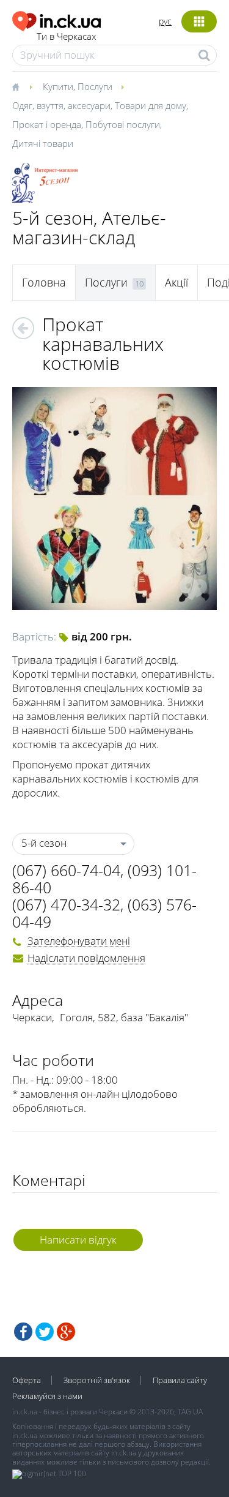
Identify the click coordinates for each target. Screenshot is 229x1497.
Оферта (26, 1380)
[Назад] (23, 328)
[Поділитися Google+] (66, 1332)
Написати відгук (78, 1239)
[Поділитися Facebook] (23, 1332)
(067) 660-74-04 (66, 870)
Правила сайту (180, 1380)
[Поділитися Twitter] (44, 1332)
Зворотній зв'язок (97, 1380)
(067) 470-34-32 (66, 904)
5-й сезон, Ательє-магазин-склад (89, 227)
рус (165, 21)
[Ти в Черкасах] (56, 19)
